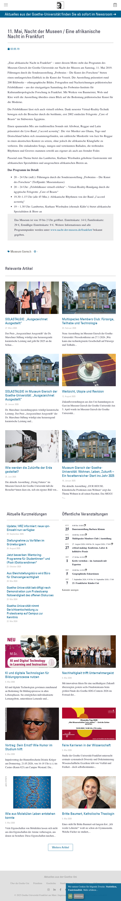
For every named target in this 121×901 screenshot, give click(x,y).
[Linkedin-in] (54, 889)
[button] (60, 847)
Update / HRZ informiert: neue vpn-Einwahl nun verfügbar (28, 528)
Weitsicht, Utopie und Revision (83, 391)
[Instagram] (48, 889)
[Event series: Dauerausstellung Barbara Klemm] (85, 525)
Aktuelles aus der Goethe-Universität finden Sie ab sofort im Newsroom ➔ (60, 14)
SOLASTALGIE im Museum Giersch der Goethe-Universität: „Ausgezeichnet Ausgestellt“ (31, 395)
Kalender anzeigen (70, 589)
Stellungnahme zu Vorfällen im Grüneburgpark (25, 542)
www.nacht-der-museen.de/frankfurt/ (71, 230)
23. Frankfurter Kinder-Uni (85, 583)
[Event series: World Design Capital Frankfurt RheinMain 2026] (112, 544)
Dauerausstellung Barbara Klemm (88, 529)
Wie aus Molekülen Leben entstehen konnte (30, 815)
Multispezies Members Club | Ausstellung (91, 538)
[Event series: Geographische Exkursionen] (86, 570)
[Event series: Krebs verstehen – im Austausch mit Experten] (86, 557)
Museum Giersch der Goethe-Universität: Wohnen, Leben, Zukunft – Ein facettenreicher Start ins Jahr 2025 (88, 471)
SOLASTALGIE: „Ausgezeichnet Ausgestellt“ (26, 321)
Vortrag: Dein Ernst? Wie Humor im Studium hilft (28, 747)
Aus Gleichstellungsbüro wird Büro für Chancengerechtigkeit (28, 575)
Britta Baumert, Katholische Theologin (88, 813)
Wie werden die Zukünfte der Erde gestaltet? (28, 469)
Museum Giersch (21, 251)
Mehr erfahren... (90, 889)
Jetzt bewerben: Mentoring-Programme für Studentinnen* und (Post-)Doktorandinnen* (28, 558)
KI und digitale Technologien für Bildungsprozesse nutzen (27, 675)
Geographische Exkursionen (85, 573)
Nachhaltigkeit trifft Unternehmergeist (88, 673)
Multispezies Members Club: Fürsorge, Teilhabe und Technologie (88, 321)
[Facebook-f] (60, 889)
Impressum (62, 895)
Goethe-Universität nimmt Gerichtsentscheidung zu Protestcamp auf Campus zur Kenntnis (25, 611)
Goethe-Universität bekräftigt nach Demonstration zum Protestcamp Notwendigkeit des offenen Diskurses (30, 591)
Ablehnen (79, 896)
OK (70, 896)
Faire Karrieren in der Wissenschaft (86, 745)
